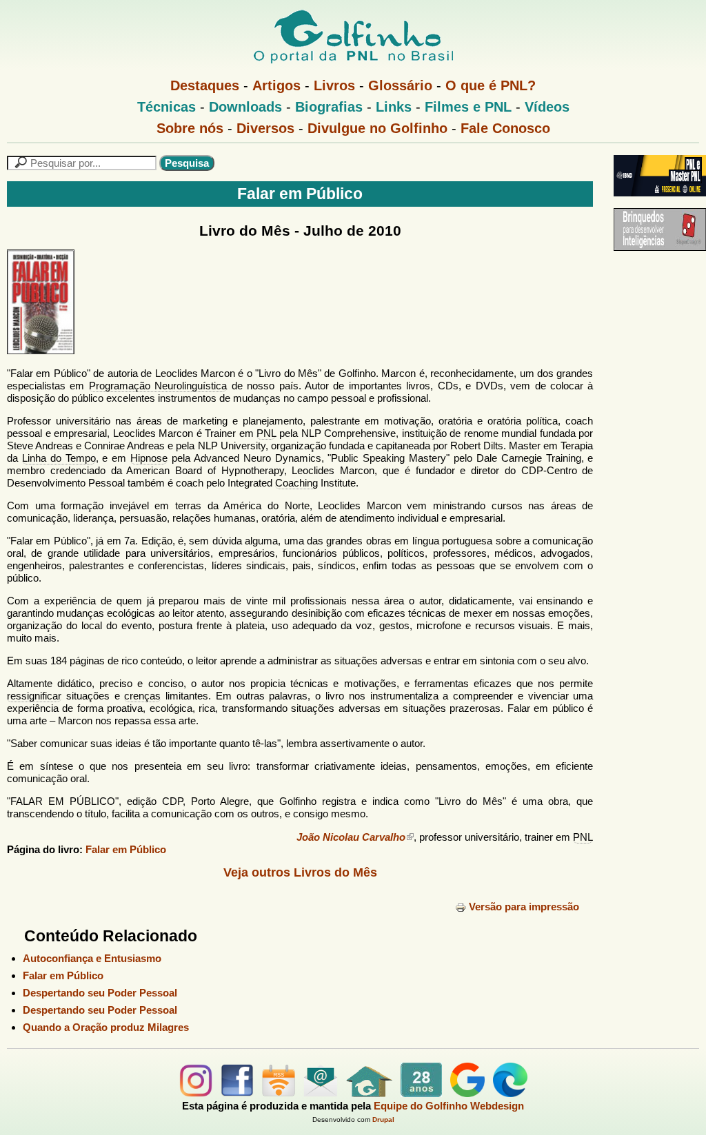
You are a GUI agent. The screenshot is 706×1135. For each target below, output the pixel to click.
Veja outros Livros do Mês (300, 872)
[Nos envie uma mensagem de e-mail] (320, 1093)
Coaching (296, 483)
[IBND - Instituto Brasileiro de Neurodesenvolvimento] (656, 201)
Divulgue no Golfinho (377, 128)
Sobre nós (190, 128)
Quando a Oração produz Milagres (106, 1027)
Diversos (265, 128)
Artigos (276, 85)
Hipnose (149, 458)
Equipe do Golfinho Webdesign (449, 1106)
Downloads (245, 106)
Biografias (329, 106)
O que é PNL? (490, 85)
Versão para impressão (524, 906)
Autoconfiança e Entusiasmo (92, 958)
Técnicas (166, 106)
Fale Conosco (505, 128)
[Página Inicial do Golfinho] (369, 1093)
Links (394, 106)
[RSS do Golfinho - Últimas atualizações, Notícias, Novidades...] (278, 1093)
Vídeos (547, 106)
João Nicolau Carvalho (350, 837)
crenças (142, 696)
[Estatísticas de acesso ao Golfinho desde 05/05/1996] (421, 1093)
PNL (266, 433)
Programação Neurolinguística (158, 385)
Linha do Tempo (59, 458)
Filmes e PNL (468, 106)
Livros (334, 85)
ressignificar (34, 696)
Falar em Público (125, 849)
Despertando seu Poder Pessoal (100, 993)
